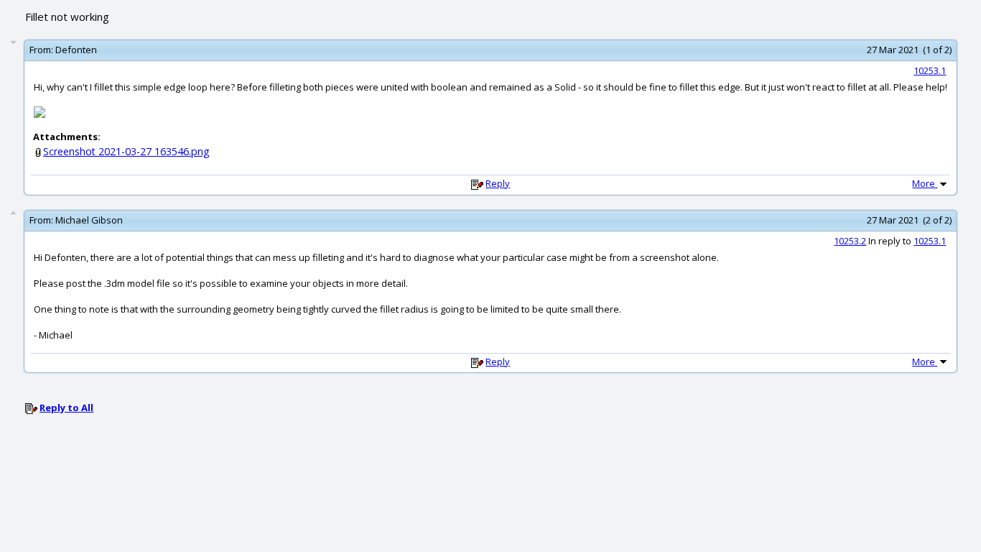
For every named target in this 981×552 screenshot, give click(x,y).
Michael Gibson (89, 219)
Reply (497, 183)
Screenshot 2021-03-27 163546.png (126, 151)
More (924, 183)
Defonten (76, 49)
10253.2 (850, 240)
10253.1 (929, 70)
